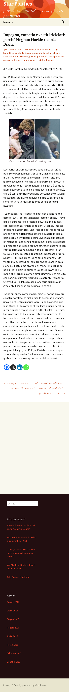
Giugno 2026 (13, 619)
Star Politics (48, 60)
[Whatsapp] (26, 367)
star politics (30, 60)
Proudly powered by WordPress (30, 685)
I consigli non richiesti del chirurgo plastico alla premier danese (21, 553)
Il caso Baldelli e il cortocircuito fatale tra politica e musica (38, 390)
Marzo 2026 (12, 644)
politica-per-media (38, 56)
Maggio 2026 (13, 627)
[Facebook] (7, 367)
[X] (13, 367)
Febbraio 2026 (14, 653)
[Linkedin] (20, 367)
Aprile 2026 (12, 636)
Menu (6, 22)
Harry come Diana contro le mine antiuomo (33, 383)
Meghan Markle (20, 56)
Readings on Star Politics (39, 49)
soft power (17, 60)
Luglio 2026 (12, 610)
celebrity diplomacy (25, 52)
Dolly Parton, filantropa (18, 577)
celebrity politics (44, 52)
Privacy (7, 685)
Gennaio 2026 (13, 661)
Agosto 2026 (13, 602)
